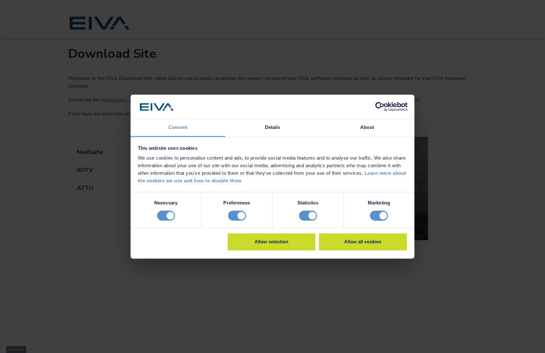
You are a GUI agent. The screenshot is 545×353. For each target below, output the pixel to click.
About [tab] (367, 127)
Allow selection (271, 242)
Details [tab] (272, 127)
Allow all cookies (362, 242)
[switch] (237, 215)
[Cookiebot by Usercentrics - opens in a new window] (379, 106)
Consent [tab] (177, 127)
